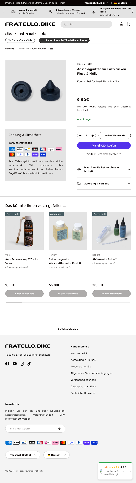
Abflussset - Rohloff (104, 259)
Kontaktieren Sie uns (83, 359)
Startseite (9, 48)
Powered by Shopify (34, 471)
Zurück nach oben (68, 328)
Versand (102, 106)
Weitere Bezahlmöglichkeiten (103, 153)
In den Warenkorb (115, 135)
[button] (128, 24)
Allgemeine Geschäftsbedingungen (91, 373)
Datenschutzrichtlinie (83, 386)
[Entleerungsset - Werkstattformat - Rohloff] (68, 231)
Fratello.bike (18, 471)
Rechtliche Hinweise (83, 393)
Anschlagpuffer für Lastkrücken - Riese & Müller (37, 48)
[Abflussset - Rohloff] (111, 231)
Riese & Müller (84, 63)
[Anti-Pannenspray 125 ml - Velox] (24, 231)
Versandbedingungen (83, 379)
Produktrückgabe (81, 366)
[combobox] (86, 24)
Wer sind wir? (79, 353)
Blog (44, 33)
